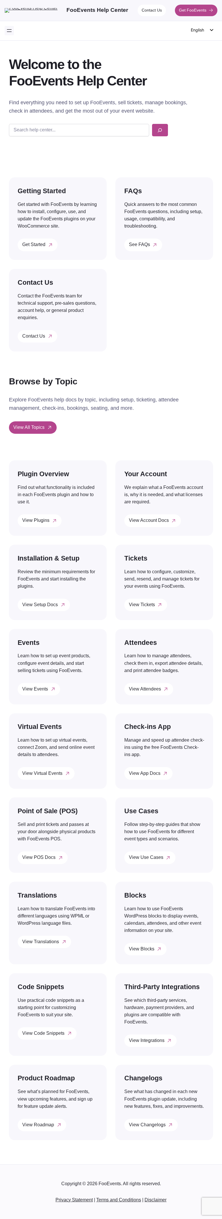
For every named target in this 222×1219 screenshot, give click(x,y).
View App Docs (144, 773)
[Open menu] (9, 30)
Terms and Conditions (118, 1199)
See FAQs (139, 244)
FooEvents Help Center (97, 10)
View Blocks (141, 948)
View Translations (40, 941)
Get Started (33, 244)
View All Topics (29, 427)
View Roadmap (38, 1124)
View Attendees (145, 688)
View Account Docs (149, 520)
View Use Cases (146, 857)
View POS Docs (39, 857)
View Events (35, 688)
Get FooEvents (192, 10)
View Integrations (146, 1040)
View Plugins (35, 520)
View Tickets (142, 604)
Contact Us (152, 10)
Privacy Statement (74, 1199)
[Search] (160, 130)
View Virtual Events (42, 773)
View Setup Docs (40, 604)
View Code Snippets (43, 1033)
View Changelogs (147, 1124)
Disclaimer (155, 1199)
